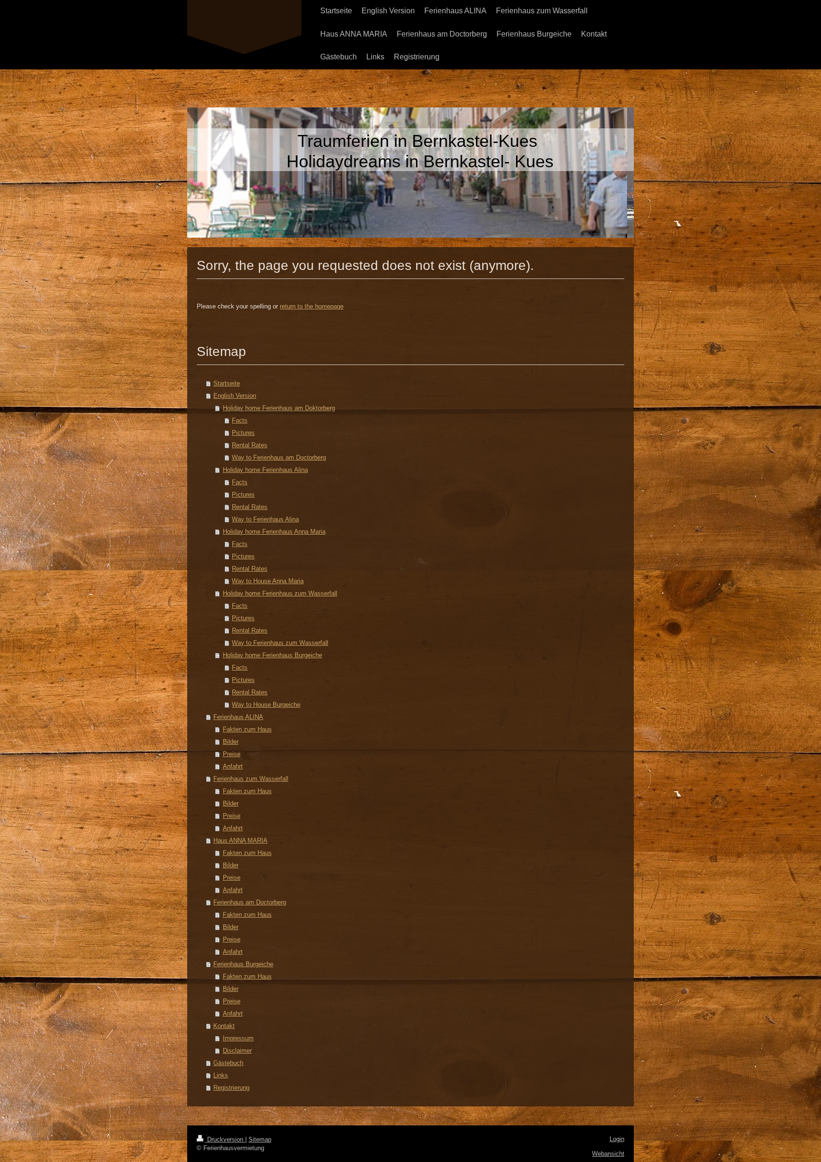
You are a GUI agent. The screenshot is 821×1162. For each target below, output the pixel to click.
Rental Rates (249, 445)
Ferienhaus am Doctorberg (249, 902)
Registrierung (231, 1087)
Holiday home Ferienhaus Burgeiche (272, 655)
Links (220, 1075)
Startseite (226, 383)
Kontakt (224, 1025)
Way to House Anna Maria (268, 581)
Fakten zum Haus (247, 729)
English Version (234, 395)
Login (617, 1139)
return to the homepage (312, 306)
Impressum (238, 1038)
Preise (231, 754)
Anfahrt (233, 766)
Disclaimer (237, 1050)
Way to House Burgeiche (266, 704)
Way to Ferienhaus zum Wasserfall (280, 642)
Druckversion (225, 1139)
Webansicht (608, 1153)
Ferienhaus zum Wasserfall (250, 778)
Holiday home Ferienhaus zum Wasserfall (280, 593)
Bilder (231, 741)
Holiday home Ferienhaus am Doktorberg (279, 408)
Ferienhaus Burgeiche (243, 964)
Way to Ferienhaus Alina (265, 519)
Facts (240, 420)
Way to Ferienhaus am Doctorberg (279, 457)
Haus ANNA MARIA (240, 840)
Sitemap (259, 1139)
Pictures (243, 432)
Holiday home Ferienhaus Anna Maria (274, 531)
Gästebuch (228, 1062)
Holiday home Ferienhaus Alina (265, 469)
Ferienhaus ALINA (238, 716)
